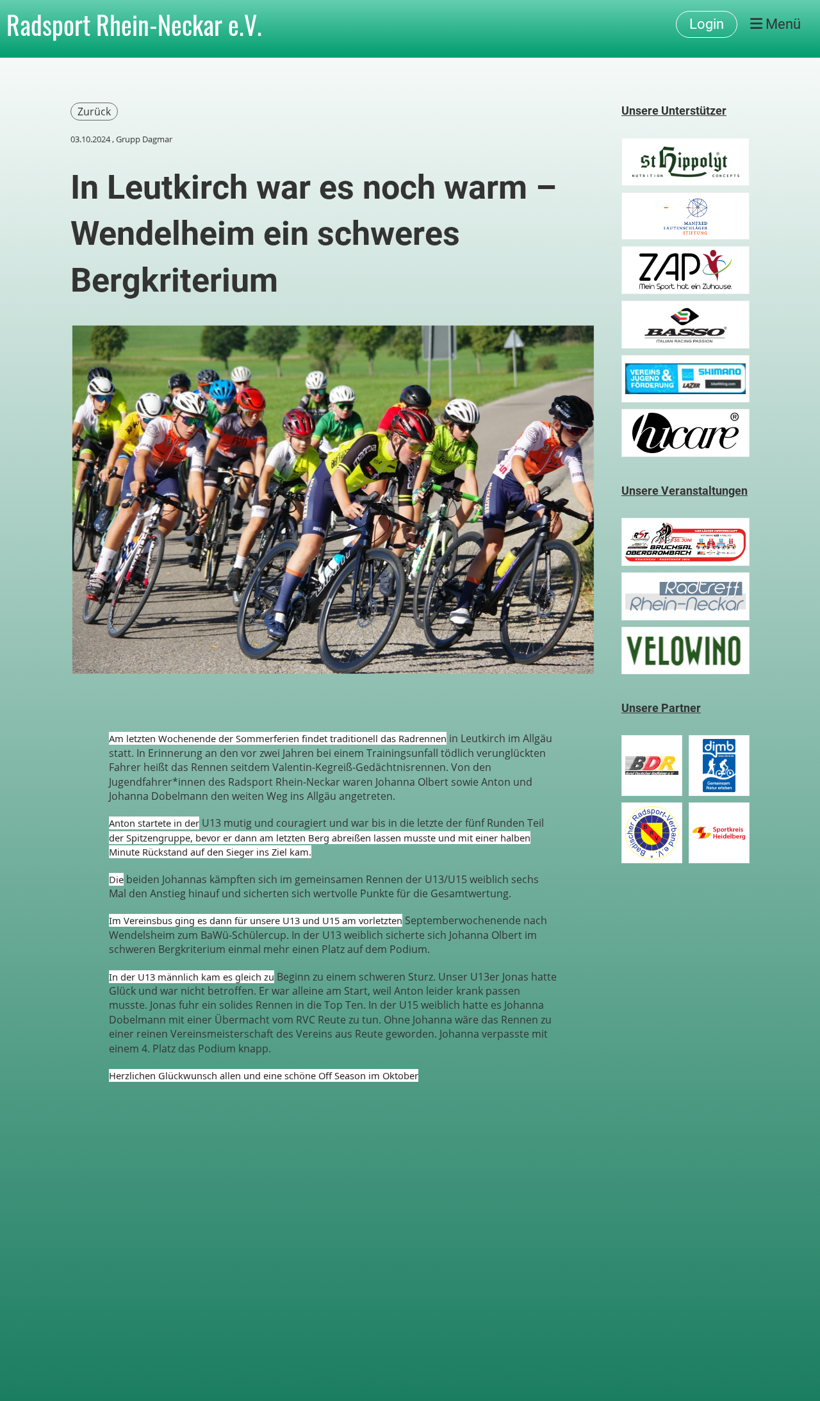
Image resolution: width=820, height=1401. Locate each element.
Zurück (94, 111)
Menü (781, 24)
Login (706, 24)
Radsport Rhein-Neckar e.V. (134, 24)
